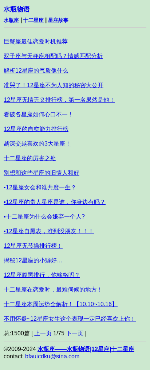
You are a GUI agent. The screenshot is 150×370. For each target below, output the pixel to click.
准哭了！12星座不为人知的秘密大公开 (53, 85)
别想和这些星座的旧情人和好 (41, 173)
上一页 (43, 333)
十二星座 (33, 20)
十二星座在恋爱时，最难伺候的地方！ (53, 289)
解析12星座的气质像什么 (36, 71)
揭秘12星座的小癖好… (33, 260)
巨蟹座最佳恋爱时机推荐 (36, 41)
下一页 (74, 333)
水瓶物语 (17, 9)
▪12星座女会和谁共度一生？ (40, 187)
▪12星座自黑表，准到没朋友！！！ (49, 231)
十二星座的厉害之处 (30, 158)
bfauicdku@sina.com (52, 356)
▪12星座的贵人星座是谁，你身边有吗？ (55, 202)
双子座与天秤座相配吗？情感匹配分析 (53, 56)
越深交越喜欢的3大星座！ (37, 143)
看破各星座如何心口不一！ (39, 114)
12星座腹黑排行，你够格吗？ (42, 275)
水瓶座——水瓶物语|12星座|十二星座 (86, 349)
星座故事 (58, 20)
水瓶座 (11, 20)
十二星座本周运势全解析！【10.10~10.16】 (61, 304)
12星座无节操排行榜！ (33, 246)
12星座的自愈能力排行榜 (36, 129)
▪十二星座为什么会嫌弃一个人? (44, 216)
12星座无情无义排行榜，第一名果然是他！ (59, 100)
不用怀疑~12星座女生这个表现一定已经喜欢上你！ (70, 319)
